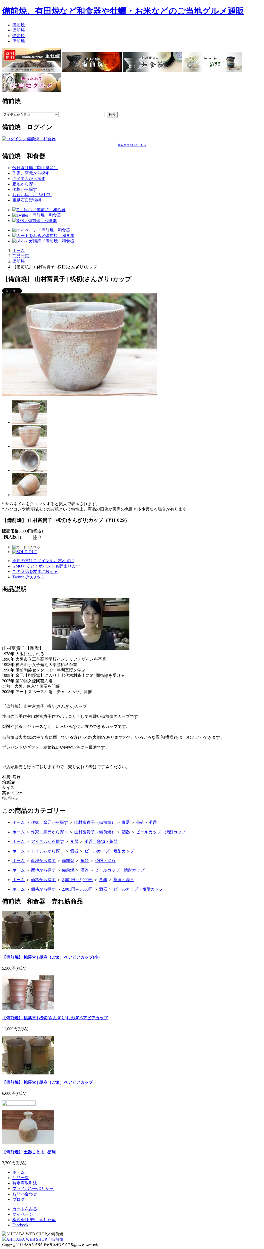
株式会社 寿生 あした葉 (34, 1220)
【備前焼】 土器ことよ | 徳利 (29, 1152)
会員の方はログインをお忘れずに (43, 560)
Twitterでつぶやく (28, 577)
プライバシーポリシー (33, 1188)
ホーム (18, 250)
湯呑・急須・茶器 (101, 841)
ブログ (18, 1199)
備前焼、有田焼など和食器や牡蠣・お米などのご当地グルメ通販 (123, 10)
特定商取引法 (24, 1183)
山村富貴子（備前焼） (95, 822)
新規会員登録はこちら (132, 144)
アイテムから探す (28, 178)
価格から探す (24, 189)
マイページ (22, 1214)
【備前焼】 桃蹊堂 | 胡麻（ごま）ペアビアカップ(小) (51, 957)
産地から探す (24, 184)
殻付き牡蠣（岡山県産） (35, 168)
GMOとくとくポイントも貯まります (46, 566)
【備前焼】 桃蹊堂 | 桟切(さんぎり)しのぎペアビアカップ (55, 1018)
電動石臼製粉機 (26, 200)
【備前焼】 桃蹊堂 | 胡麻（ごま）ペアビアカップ (47, 1082)
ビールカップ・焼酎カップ (161, 832)
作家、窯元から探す (31, 173)
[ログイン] (29, 139)
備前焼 (18, 25)
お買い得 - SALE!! (32, 195)
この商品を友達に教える (35, 571)
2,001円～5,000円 (77, 879)
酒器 (126, 832)
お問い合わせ (24, 1194)
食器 (126, 822)
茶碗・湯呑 (146, 822)
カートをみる (24, 1209)
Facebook (20, 1225)
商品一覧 (20, 256)
